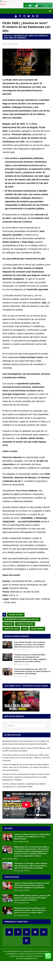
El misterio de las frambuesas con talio (21, 619)
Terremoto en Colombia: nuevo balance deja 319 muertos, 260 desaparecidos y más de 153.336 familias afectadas (30, 865)
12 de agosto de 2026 (22, 915)
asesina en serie (16, 615)
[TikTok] (33, 16)
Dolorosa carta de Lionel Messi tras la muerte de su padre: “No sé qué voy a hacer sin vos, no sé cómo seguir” (30, 910)
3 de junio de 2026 (21, 676)
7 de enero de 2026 (21, 649)
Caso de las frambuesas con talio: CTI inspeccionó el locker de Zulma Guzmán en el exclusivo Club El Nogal (32, 671)
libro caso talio (11, 629)
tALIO (25, 629)
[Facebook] (20, 16)
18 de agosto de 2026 (22, 890)
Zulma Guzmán (37, 629)
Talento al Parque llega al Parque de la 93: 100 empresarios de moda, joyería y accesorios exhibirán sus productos (31, 885)
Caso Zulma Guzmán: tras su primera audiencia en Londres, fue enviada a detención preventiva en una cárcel (29, 644)
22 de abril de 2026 (11, 44)
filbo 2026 (8, 624)
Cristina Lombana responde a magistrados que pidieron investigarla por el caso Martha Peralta (32, 836)
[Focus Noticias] (6, 4)
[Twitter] (28, 16)
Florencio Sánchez (25, 624)
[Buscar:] (26, 726)
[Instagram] (24, 16)
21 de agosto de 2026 (22, 841)
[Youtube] (16, 16)
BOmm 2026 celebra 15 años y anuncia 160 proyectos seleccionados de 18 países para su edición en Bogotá (32, 898)
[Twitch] (37, 16)
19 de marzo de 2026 (22, 664)
